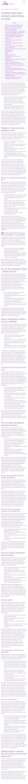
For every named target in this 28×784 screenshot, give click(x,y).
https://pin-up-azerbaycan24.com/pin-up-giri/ (10, 265)
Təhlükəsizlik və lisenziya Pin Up (12, 78)
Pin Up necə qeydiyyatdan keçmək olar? (13, 26)
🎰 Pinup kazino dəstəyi (10, 54)
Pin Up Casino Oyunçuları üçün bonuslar (14, 42)
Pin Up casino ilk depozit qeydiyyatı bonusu (14, 35)
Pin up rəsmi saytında (9, 47)
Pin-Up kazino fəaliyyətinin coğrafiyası (13, 77)
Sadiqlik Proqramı (9, 51)
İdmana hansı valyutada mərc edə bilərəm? (14, 63)
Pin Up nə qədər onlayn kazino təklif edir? (14, 45)
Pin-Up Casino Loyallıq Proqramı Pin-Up (14, 68)
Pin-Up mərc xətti (9, 71)
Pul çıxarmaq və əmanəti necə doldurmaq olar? (15, 72)
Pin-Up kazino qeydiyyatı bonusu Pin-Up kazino (15, 69)
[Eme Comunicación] (8, 3)
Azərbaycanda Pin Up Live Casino (12, 56)
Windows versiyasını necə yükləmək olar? (14, 25)
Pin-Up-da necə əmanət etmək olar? (12, 62)
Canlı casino (7, 44)
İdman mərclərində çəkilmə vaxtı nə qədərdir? (15, 32)
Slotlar (6, 53)
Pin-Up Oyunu (8, 57)
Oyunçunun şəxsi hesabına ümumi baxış (13, 34)
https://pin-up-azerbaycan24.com (15, 174)
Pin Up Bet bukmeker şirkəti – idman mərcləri (15, 31)
